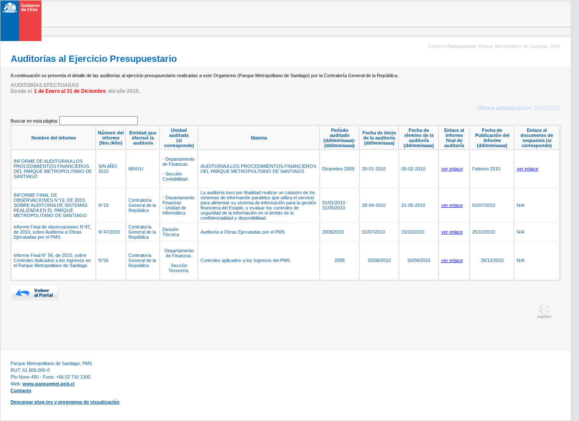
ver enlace (452, 168)
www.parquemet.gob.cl (48, 383)
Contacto (21, 390)
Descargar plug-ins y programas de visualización (65, 401)
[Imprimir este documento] (544, 317)
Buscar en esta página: (35, 120)
